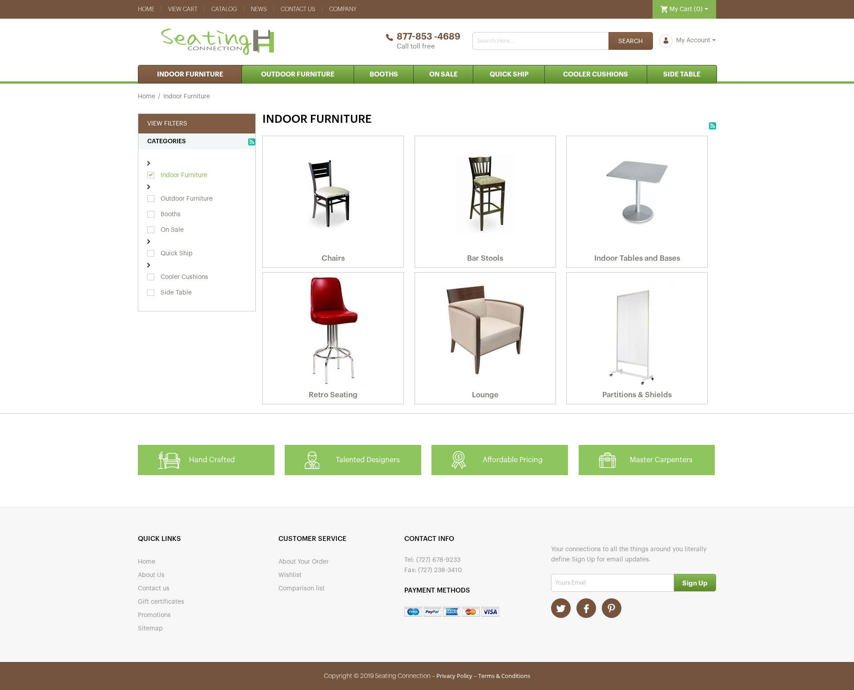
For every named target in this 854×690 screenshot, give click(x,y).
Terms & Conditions (504, 676)
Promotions (154, 615)
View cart (182, 9)
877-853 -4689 (428, 36)
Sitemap (150, 628)
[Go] (695, 582)
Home (146, 9)
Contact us (298, 9)
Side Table (682, 74)
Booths (384, 74)
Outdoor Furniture (297, 74)
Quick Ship (509, 74)
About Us (151, 575)
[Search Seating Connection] (630, 41)
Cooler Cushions (595, 74)
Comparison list (301, 588)
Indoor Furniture (190, 74)
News (259, 9)
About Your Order (303, 562)
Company (343, 9)
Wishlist (290, 575)
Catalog (224, 9)
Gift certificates (161, 602)
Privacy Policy (454, 676)
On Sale (443, 74)
